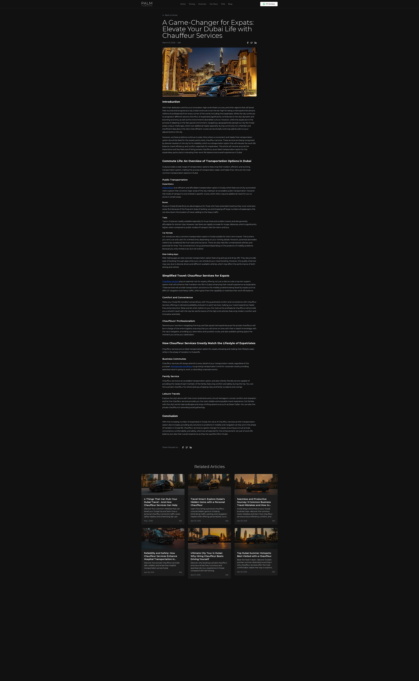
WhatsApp (270, 4)
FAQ (223, 4)
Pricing (192, 4)
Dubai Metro (167, 188)
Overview (202, 4)
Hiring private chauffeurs (181, 366)
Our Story (214, 4)
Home (183, 4)
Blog (230, 4)
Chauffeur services (170, 281)
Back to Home (171, 15)
